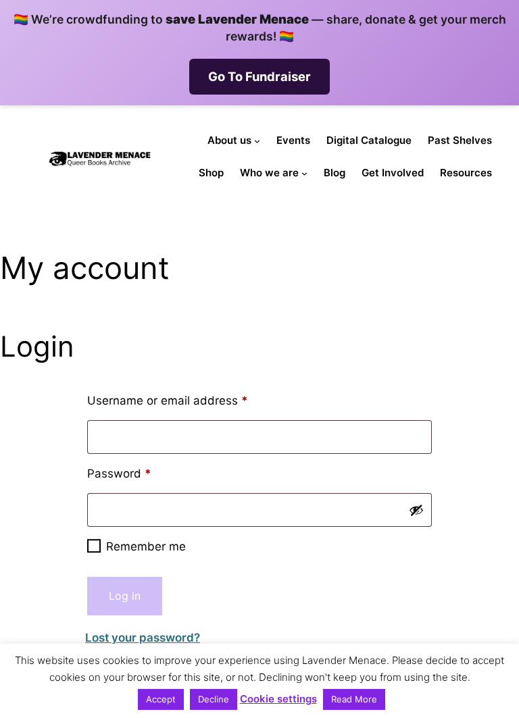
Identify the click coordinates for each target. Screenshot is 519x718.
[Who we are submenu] (304, 173)
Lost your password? (142, 637)
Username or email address (191, 400)
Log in (125, 595)
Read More (354, 699)
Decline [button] (213, 699)
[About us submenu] (257, 141)
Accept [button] (161, 699)
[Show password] (416, 510)
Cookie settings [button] (278, 698)
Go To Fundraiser (259, 76)
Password (143, 473)
